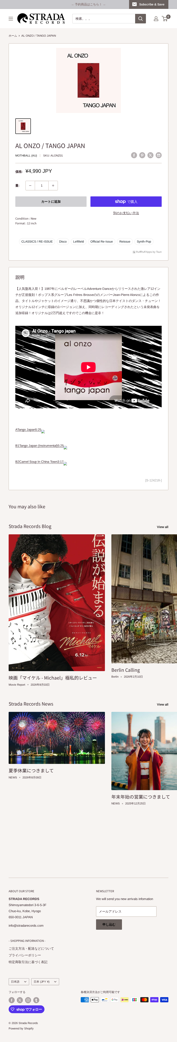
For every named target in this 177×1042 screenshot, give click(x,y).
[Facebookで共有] (134, 155)
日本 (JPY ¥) (41, 981)
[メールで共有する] (159, 155)
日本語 (15, 981)
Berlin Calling (125, 670)
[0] (165, 18)
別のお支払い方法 (126, 213)
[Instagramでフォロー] (28, 1000)
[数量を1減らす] (30, 185)
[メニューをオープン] (11, 18)
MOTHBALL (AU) (26, 155)
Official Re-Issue (101, 241)
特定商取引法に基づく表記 (28, 962)
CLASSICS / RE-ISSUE (37, 241)
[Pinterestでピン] (142, 155)
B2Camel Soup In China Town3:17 (39, 461)
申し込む (109, 924)
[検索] (140, 18)
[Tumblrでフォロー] (36, 1000)
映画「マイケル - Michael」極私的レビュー (53, 677)
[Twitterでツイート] (150, 155)
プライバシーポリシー (25, 955)
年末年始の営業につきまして (140, 796)
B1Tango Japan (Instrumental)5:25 (39, 445)
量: (17, 185)
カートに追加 (51, 201)
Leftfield (78, 241)
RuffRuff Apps (144, 251)
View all (163, 527)
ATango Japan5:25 (28, 429)
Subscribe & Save (151, 4)
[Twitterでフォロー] (20, 1000)
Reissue (124, 241)
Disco (63, 241)
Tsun (159, 251)
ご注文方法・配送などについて (31, 948)
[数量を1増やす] (53, 185)
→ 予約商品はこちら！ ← (88, 4)
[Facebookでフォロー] (12, 1000)
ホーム (13, 35)
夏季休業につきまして (31, 770)
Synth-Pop (144, 241)
